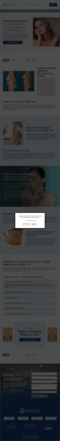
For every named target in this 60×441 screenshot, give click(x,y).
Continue (26, 224)
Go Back (34, 224)
